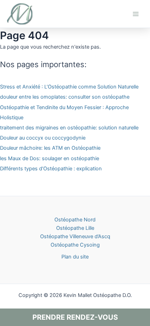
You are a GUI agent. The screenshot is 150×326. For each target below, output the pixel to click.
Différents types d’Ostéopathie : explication (51, 168)
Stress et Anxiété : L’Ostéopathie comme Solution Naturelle (69, 87)
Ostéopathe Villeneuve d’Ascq (75, 236)
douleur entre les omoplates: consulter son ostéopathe (64, 97)
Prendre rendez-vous (75, 317)
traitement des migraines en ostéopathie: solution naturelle (69, 128)
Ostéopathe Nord (75, 220)
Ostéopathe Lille (75, 228)
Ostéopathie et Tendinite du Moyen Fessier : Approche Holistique (64, 112)
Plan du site (75, 257)
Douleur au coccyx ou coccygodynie (42, 138)
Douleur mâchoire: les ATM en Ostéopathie (50, 148)
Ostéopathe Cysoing (75, 245)
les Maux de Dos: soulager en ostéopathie (49, 158)
